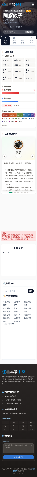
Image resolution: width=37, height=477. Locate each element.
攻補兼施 (6, 308)
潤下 (25, 305)
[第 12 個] (27, 192)
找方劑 (29, 32)
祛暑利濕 (27, 318)
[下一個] (32, 156)
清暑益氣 (17, 321)
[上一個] (4, 156)
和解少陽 (27, 308)
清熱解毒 (27, 315)
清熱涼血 (17, 315)
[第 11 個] (25, 192)
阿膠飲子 (19, 27)
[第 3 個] (14, 192)
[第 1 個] (10, 192)
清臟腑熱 (6, 318)
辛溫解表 (6, 302)
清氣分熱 (6, 315)
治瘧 (25, 311)
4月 (31, 422)
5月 (5, 426)
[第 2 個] (12, 192)
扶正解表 (27, 302)
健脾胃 (16, 311)
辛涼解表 (17, 302)
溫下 (15, 305)
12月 (31, 429)
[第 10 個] (24, 192)
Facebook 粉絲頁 (10, 396)
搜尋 (30, 291)
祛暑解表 (17, 318)
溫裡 (4, 321)
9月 (5, 429)
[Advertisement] (18, 212)
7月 (23, 426)
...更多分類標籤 (8, 324)
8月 (31, 426)
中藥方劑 (11, 27)
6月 (14, 426)
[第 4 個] (15, 192)
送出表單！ (19, 457)
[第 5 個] (17, 192)
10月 (14, 429)
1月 (5, 422)
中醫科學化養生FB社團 (12, 400)
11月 (22, 429)
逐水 (15, 308)
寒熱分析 (17, 105)
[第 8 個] (21, 192)
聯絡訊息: (6, 441)
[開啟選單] (33, 4)
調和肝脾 (6, 311)
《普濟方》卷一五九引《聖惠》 (13, 11)
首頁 (4, 27)
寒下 (4, 305)
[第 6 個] (18, 192)
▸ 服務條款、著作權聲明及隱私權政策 (14, 414)
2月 (14, 422)
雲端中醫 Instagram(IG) (12, 403)
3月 (23, 422)
